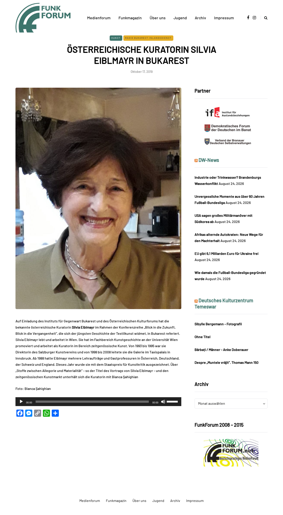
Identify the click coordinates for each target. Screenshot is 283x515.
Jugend (180, 17)
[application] (98, 401)
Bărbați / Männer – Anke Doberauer (221, 349)
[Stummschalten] (163, 401)
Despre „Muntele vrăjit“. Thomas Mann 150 (226, 362)
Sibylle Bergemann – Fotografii (218, 324)
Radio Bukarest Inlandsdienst (148, 38)
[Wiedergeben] (21, 401)
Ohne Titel (202, 337)
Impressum (224, 17)
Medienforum (99, 17)
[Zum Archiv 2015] (231, 452)
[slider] (173, 401)
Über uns (158, 17)
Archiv (200, 17)
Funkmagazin (130, 17)
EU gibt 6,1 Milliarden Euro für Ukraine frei (226, 253)
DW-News (209, 160)
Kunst (115, 38)
